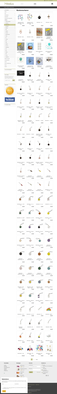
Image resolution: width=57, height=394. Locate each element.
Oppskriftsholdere (7, 34)
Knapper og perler (7, 58)
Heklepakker (6, 16)
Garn (5, 13)
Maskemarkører (7, 24)
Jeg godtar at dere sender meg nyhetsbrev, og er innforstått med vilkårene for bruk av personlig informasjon (14, 388)
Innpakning (6, 23)
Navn (3, 383)
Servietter (6, 39)
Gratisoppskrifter (7, 60)
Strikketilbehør (7, 47)
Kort (6, 37)
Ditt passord (30, 368)
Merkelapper (6, 26)
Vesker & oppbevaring (8, 63)
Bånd (6, 50)
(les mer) (10, 388)
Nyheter (6, 66)
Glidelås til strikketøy (7, 21)
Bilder (6, 40)
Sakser (6, 42)
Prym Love (6, 45)
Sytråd (6, 61)
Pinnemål (6, 32)
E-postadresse (31, 365)
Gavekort (5, 368)
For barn (6, 55)
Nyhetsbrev (37, 384)
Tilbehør (6, 19)
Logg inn (5, 369)
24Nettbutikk (29, 392)
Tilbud (5, 11)
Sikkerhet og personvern (31, 384)
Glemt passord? (39, 372)
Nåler (6, 29)
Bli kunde (5, 366)
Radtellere (6, 31)
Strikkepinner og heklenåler (8, 18)
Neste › (37, 359)
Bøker (6, 53)
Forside (5, 7)
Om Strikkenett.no (7, 367)
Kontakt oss (6, 370)
